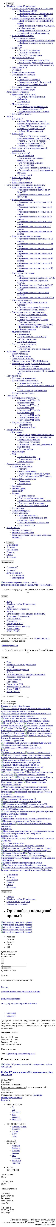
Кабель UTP (17, 133)
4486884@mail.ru (10, 645)
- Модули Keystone (26, 496)
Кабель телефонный (21, 177)
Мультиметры (18, 452)
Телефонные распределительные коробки (31, 363)
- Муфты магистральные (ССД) (31, 336)
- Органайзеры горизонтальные (32, 84)
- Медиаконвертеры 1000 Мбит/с (32, 106)
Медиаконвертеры (20, 104)
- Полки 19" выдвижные (28, 50)
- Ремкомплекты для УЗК (29, 459)
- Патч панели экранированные (32, 390)
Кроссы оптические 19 (22, 199)
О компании (12, 545)
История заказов (16, 1151)
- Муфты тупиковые (26, 341)
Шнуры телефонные (21, 422)
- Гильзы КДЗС (24, 346)
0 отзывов (10, 939)
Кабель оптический (21, 153)
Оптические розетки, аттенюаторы (28, 312)
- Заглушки (22, 77)
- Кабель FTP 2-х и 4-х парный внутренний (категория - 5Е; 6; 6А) (33, 122)
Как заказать (12, 550)
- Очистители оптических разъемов (33, 349)
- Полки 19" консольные (28, 53)
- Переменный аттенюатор (29, 317)
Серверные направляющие (24, 87)
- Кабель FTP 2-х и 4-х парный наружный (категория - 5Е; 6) (31, 127)
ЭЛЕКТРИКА (13, 527)
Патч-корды (12, 395)
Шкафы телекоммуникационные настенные (32, 8)
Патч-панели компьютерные (25, 381)
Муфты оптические (21, 332)
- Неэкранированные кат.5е (30, 383)
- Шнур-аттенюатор (26, 329)
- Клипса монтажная (26, 471)
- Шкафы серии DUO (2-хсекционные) (35, 13)
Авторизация (18, 575)
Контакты (11, 557)
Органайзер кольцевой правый (21, 1054)
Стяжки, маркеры (20, 513)
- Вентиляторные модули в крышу (33, 60)
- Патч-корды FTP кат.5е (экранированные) (28, 401)
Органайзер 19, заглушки (23, 75)
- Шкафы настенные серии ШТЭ (32, 16)
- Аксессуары (23, 481)
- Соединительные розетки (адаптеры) (35, 324)
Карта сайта (14, 1135)
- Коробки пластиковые (28, 366)
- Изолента (22, 469)
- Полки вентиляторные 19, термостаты (35, 65)
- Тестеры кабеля (25, 449)
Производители (19, 1126)
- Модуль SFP (23, 101)
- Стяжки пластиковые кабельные (33, 523)
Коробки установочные (23, 532)
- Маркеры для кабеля (27, 515)
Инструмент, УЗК (15, 429)
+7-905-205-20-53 (41, 638)
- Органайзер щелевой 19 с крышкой (34, 82)
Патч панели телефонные (24, 378)
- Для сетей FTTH (25, 165)
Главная (10, 896)
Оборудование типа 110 (23, 359)
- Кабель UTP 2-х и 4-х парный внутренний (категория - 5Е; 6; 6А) (33, 137)
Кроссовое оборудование (18, 351)
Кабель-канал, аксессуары (24, 478)
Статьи (10, 554)
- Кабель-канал (24, 483)
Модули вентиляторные (23, 57)
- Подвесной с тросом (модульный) (33, 168)
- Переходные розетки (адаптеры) (32, 319)
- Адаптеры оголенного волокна (32, 314)
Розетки (15, 493)
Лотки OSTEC (13, 628)
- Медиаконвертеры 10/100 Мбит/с (33, 111)
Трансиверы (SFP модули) (24, 94)
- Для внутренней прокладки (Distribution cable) (30, 159)
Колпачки (16, 486)
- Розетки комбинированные (30, 498)
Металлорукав (18, 488)
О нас (13, 1108)
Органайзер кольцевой (17, 904)
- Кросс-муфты (24, 334)
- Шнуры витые (24, 425)
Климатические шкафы (23, 35)
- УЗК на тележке (25, 461)
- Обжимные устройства (28, 442)
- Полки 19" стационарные (29, 55)
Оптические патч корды (23, 273)
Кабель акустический (22, 182)
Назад (10, 4)
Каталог (8, 704)
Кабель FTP (17, 119)
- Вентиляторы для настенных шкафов (35, 62)
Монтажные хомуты (21, 356)
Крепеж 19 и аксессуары (23, 89)
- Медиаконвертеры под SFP (30, 109)
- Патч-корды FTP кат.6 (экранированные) (28, 406)
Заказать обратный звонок (13, 641)
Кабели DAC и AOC (21, 114)
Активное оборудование (18, 92)
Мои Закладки (16, 1156)
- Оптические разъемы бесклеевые (33, 307)
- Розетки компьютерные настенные (34, 500)
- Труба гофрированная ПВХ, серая (33, 474)
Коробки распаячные (21, 530)
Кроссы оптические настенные (26, 236)
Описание (11, 1013)
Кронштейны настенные (23, 72)
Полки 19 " (17, 48)
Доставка (11, 547)
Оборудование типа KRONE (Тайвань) (30, 361)
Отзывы (11, 1016)
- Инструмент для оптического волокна (35, 434)
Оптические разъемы (22, 300)
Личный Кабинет (16, 1147)
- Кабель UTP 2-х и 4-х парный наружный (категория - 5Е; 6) (31, 142)
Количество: (7, 956)
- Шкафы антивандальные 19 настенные (36, 40)
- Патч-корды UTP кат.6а (28, 420)
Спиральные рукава (21, 510)
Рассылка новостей (16, 1161)
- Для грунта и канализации (30, 163)
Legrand (10, 606)
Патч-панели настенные (23, 393)
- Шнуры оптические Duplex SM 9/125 (35, 285)
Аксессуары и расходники (24, 344)
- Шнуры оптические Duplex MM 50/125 (36, 278)
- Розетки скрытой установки (31, 503)
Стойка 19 (16, 70)
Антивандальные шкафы (23, 38)
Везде (9, 601)
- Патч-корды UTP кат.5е (28, 415)
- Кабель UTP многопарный (30, 146)
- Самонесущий (24, 175)
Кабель (10, 116)
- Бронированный (25, 155)
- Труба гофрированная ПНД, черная (34, 476)
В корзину (6, 968)
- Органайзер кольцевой (28, 79)
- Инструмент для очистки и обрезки (34, 437)
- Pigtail (20, 275)
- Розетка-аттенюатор (27, 322)
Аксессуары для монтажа (18, 464)
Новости (11, 552)
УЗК (14, 454)
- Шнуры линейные (26, 427)
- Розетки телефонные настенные (32, 505)
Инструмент (17, 432)
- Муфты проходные (26, 339)
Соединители (18, 508)
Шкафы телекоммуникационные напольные (32, 18)
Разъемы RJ (17, 491)
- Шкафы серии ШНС (27, 11)
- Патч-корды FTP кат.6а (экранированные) (28, 411)
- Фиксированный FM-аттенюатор (33, 327)
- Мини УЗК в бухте (26, 456)
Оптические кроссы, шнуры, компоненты (26, 185)
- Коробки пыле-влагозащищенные (33, 368)
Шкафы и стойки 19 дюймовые (21, 6)
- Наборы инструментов (28, 439)
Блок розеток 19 (19, 67)
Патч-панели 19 (14, 376)
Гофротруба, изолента (22, 466)
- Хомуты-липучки (26, 525)
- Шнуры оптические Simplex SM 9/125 (35, 297)
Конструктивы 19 (20, 354)
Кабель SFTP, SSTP (21, 180)
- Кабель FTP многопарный (30, 131)
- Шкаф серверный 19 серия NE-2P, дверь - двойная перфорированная (33, 32)
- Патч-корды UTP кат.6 (28, 417)
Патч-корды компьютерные (24, 398)
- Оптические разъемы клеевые (31, 310)
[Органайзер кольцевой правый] (16, 922)
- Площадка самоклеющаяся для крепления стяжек (32, 519)
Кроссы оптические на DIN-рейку (28, 187)
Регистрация (18, 578)
